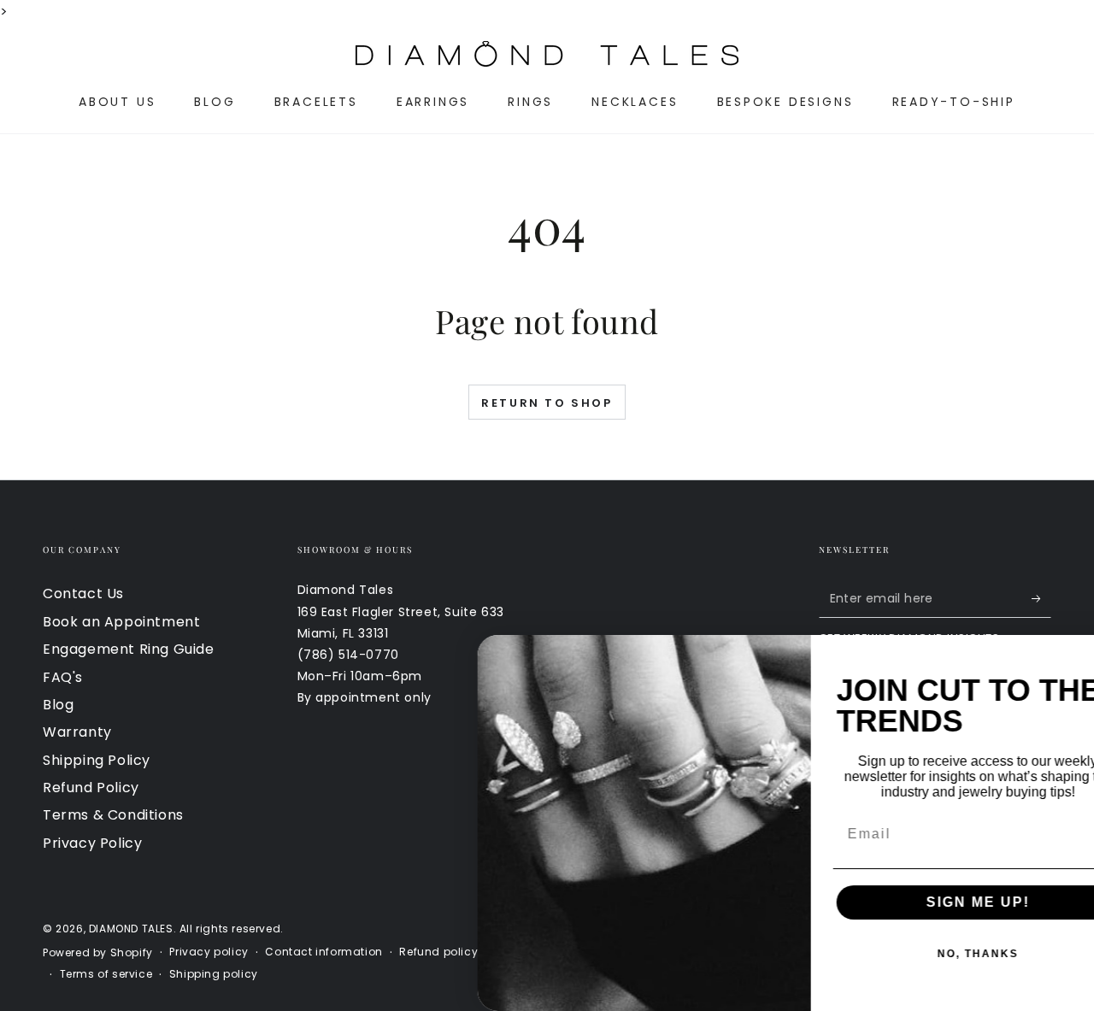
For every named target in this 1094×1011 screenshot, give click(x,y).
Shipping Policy (96, 760)
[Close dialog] (1075, 654)
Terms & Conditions (113, 815)
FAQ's (63, 677)
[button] (52, 54)
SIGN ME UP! (927, 902)
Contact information (323, 952)
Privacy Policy (92, 843)
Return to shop (546, 403)
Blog (58, 704)
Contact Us (83, 593)
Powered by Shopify (98, 953)
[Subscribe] (1041, 598)
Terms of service (106, 974)
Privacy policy (208, 952)
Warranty (77, 732)
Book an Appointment (121, 622)
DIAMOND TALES (131, 928)
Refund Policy (91, 787)
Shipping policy (213, 974)
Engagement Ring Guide (129, 649)
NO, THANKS (927, 954)
